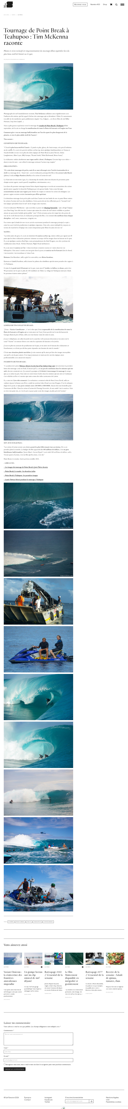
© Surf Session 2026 (11, 1097)
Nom (5, 1048)
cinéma (11, 921)
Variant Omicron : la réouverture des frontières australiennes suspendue (13, 978)
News (14, 14)
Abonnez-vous (80, 4)
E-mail (6, 1056)
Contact (27, 1100)
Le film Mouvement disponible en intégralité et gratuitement (72, 978)
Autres (20, 14)
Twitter (47, 1102)
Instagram (48, 1097)
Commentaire (8, 1030)
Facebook (48, 1100)
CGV (108, 1100)
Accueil (6, 14)
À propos (27, 1097)
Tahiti (29, 921)
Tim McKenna (48, 921)
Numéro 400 (95, 4)
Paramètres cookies (113, 1102)
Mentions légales (112, 1097)
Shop (105, 4)
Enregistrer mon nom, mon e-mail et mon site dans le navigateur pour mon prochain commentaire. (38, 1064)
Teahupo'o (37, 921)
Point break (20, 921)
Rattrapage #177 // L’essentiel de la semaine (95, 975)
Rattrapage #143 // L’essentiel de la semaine (54, 975)
